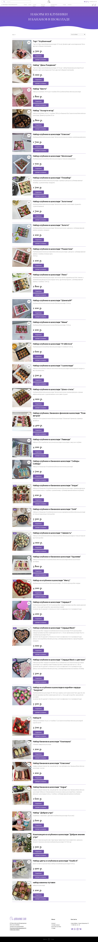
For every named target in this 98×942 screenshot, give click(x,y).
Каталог (53, 923)
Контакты (70, 4)
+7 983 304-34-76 (93, 1)
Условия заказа (55, 925)
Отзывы (64, 4)
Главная (25, 4)
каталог (29, 4)
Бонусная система (56, 926)
